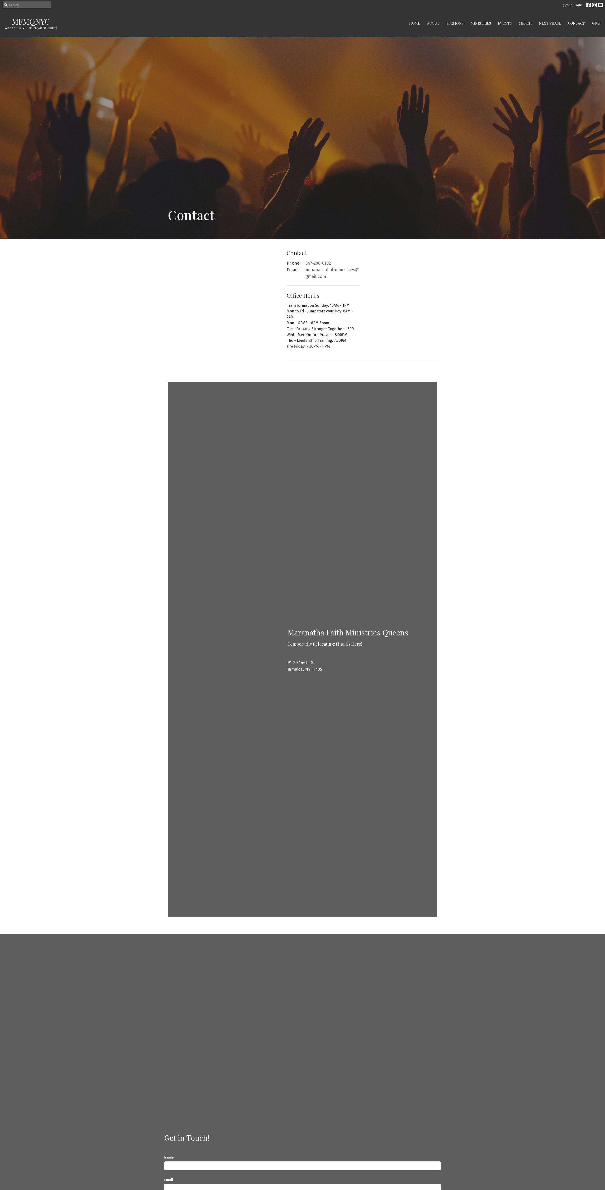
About (433, 23)
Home (414, 23)
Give (596, 23)
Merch (525, 23)
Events (505, 23)
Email (168, 1180)
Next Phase (550, 23)
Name (169, 1157)
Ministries (481, 23)
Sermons (454, 23)
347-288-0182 (573, 5)
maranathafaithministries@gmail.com (332, 273)
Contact (576, 23)
